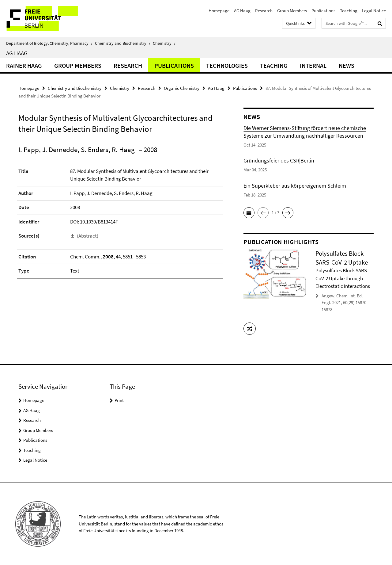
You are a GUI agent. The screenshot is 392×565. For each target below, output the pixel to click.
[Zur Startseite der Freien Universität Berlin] (51, 18)
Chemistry (164, 43)
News (346, 65)
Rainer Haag (24, 65)
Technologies (227, 65)
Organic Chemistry (181, 88)
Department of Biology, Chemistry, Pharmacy (49, 43)
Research (264, 10)
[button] (248, 213)
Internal (313, 65)
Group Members (292, 10)
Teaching (348, 10)
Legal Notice (374, 10)
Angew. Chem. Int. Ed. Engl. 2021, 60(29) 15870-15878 (345, 302)
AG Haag (242, 10)
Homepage (219, 10)
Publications (323, 10)
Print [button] (119, 400)
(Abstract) (87, 235)
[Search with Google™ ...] (380, 23)
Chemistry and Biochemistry (122, 43)
